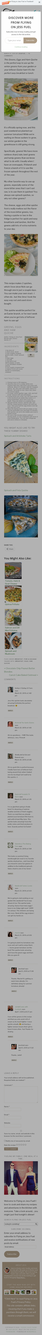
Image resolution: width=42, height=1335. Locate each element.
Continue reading (21, 47)
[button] (21, 2)
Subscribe (30, 40)
